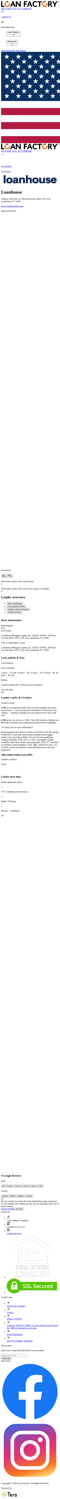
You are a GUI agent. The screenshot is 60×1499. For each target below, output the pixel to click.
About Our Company (16, 1306)
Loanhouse (6, 171)
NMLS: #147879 (14, 1319)
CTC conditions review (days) (14, 792)
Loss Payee (6, 631)
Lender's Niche (8, 703)
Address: (5, 199)
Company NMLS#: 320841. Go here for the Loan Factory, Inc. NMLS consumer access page (32, 1326)
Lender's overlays (9, 759)
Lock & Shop (7, 689)
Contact (10, 1312)
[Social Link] (30, 1420)
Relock (4, 680)
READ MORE (8, 1209)
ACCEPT (19, 1209)
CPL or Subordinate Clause (13, 643)
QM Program (7, 625)
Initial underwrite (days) (11, 782)
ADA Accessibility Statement (20, 1341)
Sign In (4, 50)
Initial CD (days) (8, 801)
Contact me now (14, 1233)
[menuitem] (14, 34)
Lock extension (8, 668)
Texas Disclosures (15, 1334)
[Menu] (2, 154)
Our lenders (6, 166)
